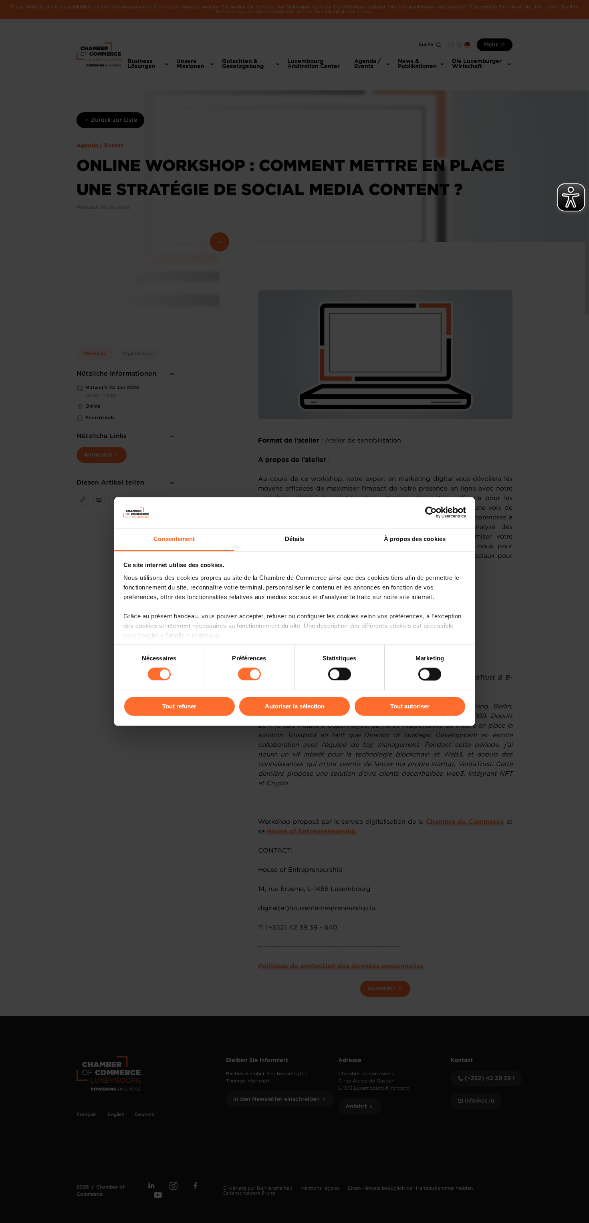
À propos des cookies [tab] (415, 538)
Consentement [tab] (174, 538)
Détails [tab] (295, 538)
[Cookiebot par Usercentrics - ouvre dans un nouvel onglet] (431, 513)
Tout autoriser (410, 706)
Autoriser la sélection (295, 706)
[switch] (249, 674)
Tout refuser (179, 706)
